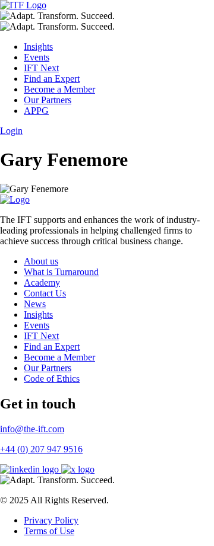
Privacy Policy (51, 520)
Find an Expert (52, 79)
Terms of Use (49, 531)
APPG (36, 111)
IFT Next (41, 68)
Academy (42, 282)
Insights (38, 46)
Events (36, 57)
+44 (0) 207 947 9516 (41, 449)
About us (41, 261)
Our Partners (47, 100)
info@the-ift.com (32, 429)
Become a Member (59, 89)
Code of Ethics (52, 378)
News (35, 304)
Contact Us (45, 293)
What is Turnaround (61, 272)
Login (11, 131)
